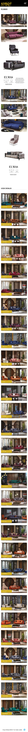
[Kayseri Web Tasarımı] (24, 730)
